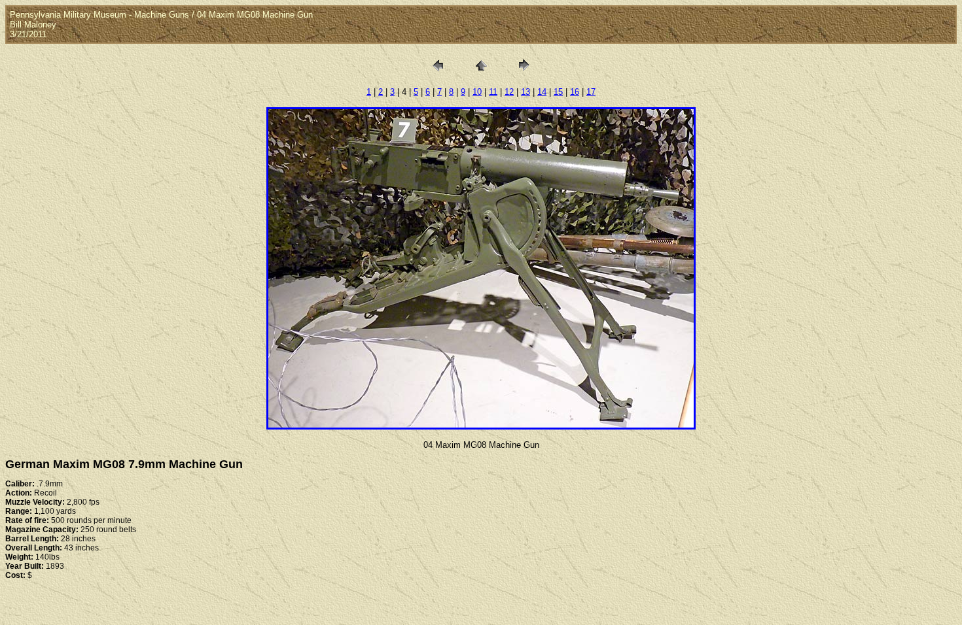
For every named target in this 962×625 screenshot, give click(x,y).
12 (509, 92)
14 (541, 92)
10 (477, 92)
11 (493, 92)
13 (525, 92)
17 (591, 92)
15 (558, 92)
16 (574, 92)
